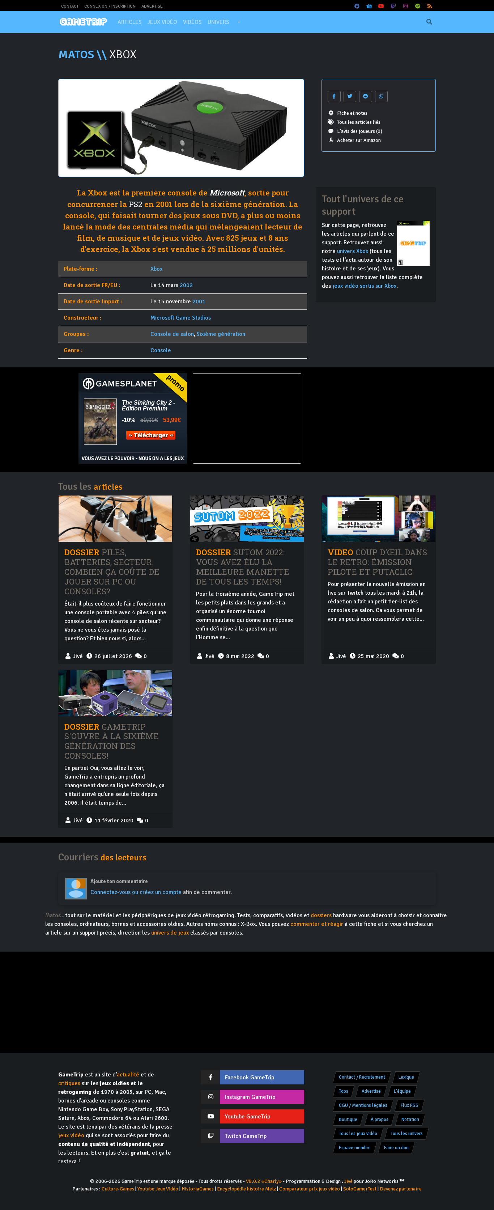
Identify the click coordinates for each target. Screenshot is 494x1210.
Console (160, 350)
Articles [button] (130, 22)
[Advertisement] (361, 418)
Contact (69, 6)
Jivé (348, 1181)
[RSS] (430, 6)
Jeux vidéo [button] (162, 22)
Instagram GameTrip (250, 1097)
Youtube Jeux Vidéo (157, 1189)
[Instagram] (406, 6)
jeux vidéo (71, 1135)
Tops (343, 1091)
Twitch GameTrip (246, 1136)
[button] (238, 22)
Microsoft (226, 192)
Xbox (156, 269)
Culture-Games (118, 1189)
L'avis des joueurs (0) (359, 131)
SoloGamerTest (359, 1189)
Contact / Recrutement (362, 1077)
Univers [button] (218, 22)
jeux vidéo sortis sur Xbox (364, 286)
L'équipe (402, 1091)
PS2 (135, 204)
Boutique (348, 1119)
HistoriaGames (198, 1189)
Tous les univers (407, 1134)
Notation (410, 1119)
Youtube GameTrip (247, 1116)
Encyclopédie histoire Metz (246, 1189)
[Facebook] (357, 6)
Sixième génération (220, 334)
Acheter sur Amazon (359, 140)
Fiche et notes (352, 113)
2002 (186, 285)
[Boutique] (369, 6)
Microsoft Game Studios (180, 317)
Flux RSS (409, 1105)
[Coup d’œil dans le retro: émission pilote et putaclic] (378, 519)
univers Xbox (352, 251)
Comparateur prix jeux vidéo (309, 1189)
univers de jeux (170, 932)
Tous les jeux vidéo (358, 1134)
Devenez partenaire (401, 1189)
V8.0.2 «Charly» (264, 1181)
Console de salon (172, 334)
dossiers (321, 915)
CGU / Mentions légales (363, 1105)
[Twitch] (393, 6)
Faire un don (396, 1148)
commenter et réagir (316, 924)
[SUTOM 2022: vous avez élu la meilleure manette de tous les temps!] (247, 519)
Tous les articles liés (358, 122)
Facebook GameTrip (249, 1077)
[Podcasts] (418, 6)
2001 (198, 301)
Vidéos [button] (192, 22)
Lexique (406, 1077)
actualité (128, 1074)
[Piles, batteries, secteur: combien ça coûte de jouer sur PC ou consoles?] (115, 519)
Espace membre (355, 1148)
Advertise (152, 6)
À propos (379, 1119)
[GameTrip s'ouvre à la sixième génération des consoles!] (115, 693)
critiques (69, 1083)
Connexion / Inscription (110, 6)
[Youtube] (381, 6)
